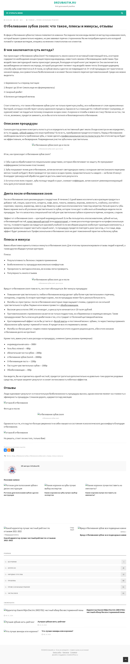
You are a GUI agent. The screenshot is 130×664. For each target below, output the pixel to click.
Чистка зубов (13, 593)
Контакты (66, 652)
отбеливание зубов (22, 456)
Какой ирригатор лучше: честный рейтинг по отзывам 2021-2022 (29, 539)
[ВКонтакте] (5, 450)
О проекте (73, 652)
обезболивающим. (69, 305)
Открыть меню (15, 13)
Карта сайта (57, 652)
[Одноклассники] (8, 450)
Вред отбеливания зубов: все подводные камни (103, 535)
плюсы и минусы (57, 456)
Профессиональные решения (47, 20)
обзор (13, 456)
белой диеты (60, 321)
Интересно (12, 568)
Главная (31, 20)
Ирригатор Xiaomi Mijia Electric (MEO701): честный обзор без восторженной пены (106, 611)
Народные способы (15, 574)
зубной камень (26, 132)
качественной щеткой (38, 221)
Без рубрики (12, 562)
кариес (15, 132)
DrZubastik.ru (65, 2)
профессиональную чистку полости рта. (81, 136)
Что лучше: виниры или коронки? (57, 631)
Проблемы (12, 581)
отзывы (48, 456)
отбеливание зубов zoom (37, 456)
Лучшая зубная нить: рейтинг (52, 621)
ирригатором (60, 221)
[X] (12, 450)
